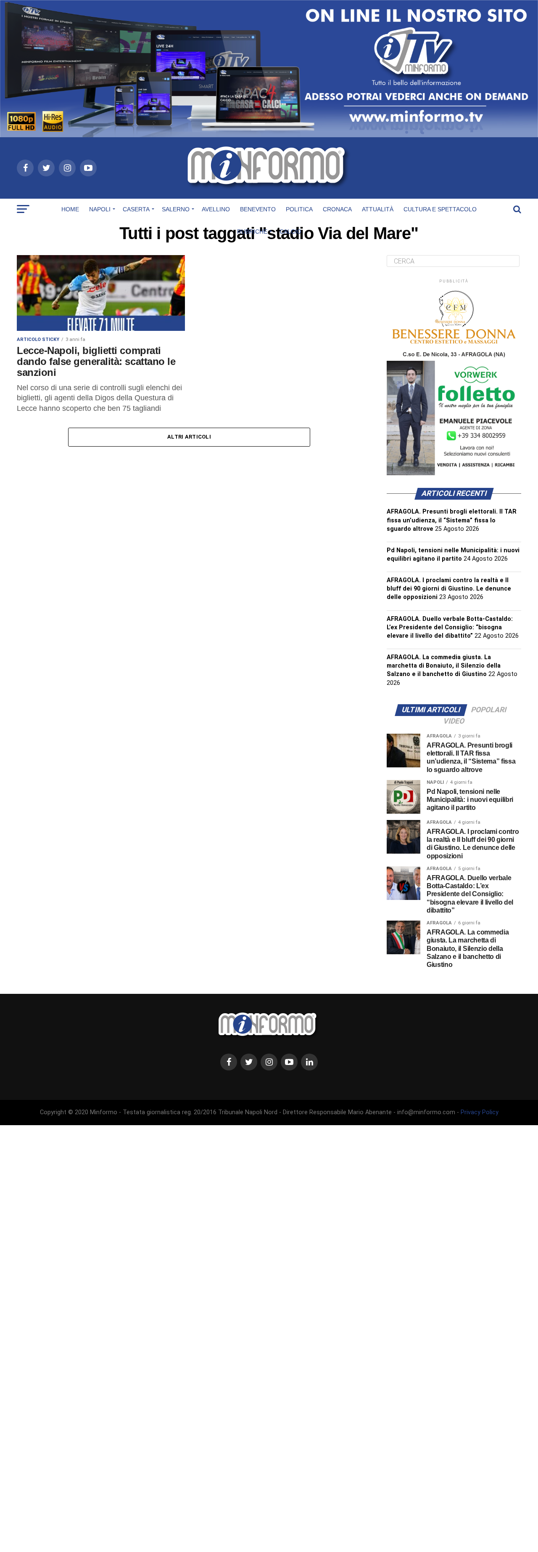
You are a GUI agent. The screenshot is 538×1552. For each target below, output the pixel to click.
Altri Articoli (189, 437)
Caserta (136, 209)
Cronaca (337, 209)
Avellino (216, 209)
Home (70, 209)
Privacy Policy (479, 1112)
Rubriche (252, 231)
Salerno (176, 209)
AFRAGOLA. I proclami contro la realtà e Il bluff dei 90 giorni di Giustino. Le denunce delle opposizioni (449, 589)
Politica (299, 209)
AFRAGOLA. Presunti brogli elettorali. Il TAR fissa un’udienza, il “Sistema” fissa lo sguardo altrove (452, 520)
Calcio (290, 231)
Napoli (100, 209)
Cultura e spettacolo (440, 209)
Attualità (377, 209)
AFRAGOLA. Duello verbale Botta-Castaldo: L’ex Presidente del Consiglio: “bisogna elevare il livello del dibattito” (450, 627)
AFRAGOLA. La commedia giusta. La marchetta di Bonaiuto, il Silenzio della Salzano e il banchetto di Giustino (444, 666)
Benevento (258, 209)
